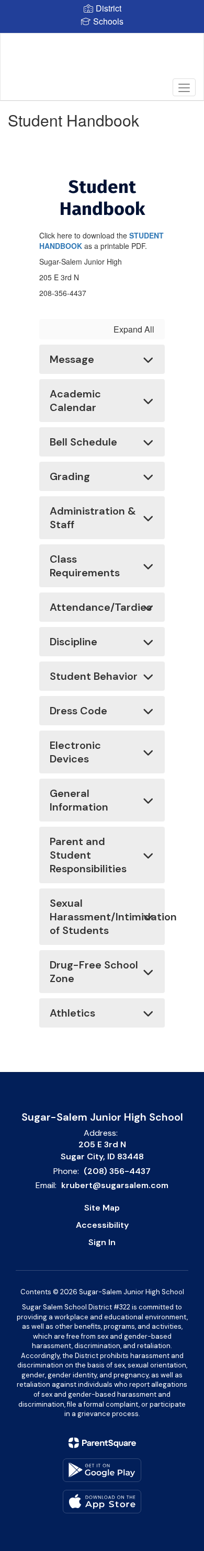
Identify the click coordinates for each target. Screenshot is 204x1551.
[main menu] (184, 87)
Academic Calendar (75, 400)
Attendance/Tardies (101, 607)
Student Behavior (94, 676)
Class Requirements (85, 565)
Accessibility (102, 1224)
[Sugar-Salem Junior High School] (102, 59)
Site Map (102, 1207)
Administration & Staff (93, 517)
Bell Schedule (83, 442)
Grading (70, 476)
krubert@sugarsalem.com (114, 1185)
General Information (79, 800)
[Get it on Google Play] (102, 1470)
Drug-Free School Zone (94, 971)
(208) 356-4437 (117, 1171)
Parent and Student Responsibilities (88, 855)
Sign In (102, 1242)
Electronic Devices (75, 752)
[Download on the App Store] (102, 1501)
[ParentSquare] (102, 1443)
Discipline (73, 641)
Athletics (72, 1013)
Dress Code (78, 710)
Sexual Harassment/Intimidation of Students (107, 916)
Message (72, 359)
